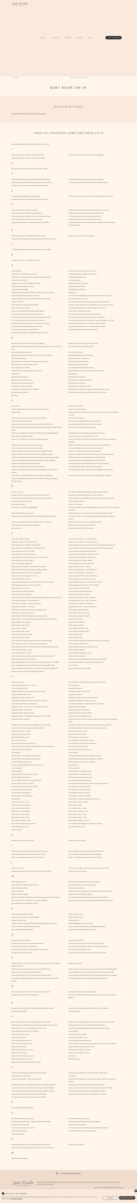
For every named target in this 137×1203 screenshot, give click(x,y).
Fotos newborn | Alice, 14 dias (20, 802)
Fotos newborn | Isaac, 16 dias (20, 814)
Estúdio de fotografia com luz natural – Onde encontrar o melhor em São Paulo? (34, 668)
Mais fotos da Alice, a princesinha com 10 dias (25, 885)
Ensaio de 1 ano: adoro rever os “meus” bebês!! (82, 539)
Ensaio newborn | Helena (18, 628)
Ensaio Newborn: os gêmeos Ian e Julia (79, 653)
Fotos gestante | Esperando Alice (21, 792)
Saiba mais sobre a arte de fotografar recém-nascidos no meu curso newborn (91, 1022)
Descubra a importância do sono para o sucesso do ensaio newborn (88, 492)
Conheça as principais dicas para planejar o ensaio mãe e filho (86, 457)
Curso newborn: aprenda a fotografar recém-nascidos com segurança (32, 475)
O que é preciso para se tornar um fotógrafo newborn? (27, 943)
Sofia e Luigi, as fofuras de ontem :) (21, 1059)
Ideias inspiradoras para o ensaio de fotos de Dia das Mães (86, 851)
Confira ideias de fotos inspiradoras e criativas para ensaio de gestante (89, 445)
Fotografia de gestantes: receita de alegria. (24, 703)
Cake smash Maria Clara (75, 406)
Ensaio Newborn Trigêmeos (76, 650)
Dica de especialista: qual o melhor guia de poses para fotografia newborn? (33, 516)
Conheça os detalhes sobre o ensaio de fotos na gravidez (85, 466)
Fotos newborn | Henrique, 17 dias (78, 811)
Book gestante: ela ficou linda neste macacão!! (25, 389)
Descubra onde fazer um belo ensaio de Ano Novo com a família (30, 495)
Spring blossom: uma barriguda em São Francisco (26, 1062)
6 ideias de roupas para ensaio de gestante (81, 236)
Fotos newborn (15, 799)
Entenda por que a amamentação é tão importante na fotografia (87, 659)
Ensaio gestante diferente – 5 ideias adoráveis (25, 600)
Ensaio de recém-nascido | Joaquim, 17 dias (24, 576)
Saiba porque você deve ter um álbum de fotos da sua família (86, 1025)
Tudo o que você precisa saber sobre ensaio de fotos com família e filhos (32, 1088)
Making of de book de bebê (19, 888)
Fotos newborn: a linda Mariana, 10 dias (23, 823)
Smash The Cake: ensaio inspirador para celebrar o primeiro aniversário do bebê (92, 1043)
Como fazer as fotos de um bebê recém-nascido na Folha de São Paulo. (32, 424)
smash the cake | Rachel (18, 1037)
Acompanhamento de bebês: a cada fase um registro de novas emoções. (32, 292)
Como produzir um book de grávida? (22, 436)
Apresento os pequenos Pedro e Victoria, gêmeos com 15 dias (86, 308)
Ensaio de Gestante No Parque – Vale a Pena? (81, 557)
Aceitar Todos (127, 1197)
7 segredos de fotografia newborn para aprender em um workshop (31, 249)
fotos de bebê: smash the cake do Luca (79, 749)
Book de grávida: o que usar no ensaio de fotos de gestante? (86, 370)
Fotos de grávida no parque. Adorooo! (79, 780)
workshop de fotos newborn (19, 1158)
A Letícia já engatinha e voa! (76, 277)
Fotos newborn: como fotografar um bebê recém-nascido (85, 823)
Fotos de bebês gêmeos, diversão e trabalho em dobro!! (84, 755)
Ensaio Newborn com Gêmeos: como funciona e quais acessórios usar (88, 640)
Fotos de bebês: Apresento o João (21, 762)
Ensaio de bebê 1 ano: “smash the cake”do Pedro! (25, 545)
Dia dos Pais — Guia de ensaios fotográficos (24, 507)
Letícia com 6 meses (17, 868)
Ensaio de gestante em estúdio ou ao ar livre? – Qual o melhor (29, 557)
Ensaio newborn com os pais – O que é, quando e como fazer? (29, 643)
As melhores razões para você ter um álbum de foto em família (86, 326)
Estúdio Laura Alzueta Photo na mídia (79, 668)
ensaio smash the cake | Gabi (77, 656)
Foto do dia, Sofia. (73, 685)
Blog (90, 37)
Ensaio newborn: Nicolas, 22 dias (21, 653)
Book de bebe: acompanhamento (78, 361)
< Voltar (15, 77)
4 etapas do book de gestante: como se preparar (25, 196)
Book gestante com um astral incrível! (22, 383)
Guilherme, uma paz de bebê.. (77, 840)
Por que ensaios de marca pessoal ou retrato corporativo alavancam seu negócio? (92, 975)
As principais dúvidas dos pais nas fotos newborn (83, 329)
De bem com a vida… (17, 492)
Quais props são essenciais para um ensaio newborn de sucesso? (30, 992)
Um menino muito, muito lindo (20, 1124)
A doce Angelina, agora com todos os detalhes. (82, 271)
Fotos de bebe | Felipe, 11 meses (21, 731)
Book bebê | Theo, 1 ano (75, 352)
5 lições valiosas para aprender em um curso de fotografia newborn (31, 216)
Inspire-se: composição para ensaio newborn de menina (27, 857)
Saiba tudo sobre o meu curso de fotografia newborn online (28, 1028)
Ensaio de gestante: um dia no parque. (22, 560)
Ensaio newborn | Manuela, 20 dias (21, 634)
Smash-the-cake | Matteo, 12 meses (79, 1053)
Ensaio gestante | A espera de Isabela (22, 591)
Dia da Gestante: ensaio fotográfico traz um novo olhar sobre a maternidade (91, 498)
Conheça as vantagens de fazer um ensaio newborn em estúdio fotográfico (33, 460)
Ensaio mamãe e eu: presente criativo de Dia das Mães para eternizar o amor (34, 619)
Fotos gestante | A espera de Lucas (21, 789)
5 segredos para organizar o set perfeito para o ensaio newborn (30, 222)
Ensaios (67, 37)
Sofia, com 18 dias (73, 1059)
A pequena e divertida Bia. (19, 280)
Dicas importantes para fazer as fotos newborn (25, 525)
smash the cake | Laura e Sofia (77, 1034)
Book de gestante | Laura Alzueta (78, 364)
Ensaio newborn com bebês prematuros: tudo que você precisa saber (31, 640)
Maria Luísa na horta (17, 891)
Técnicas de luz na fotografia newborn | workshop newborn (28, 1073)
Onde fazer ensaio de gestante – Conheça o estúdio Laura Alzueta (87, 946)
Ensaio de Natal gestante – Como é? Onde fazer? (82, 569)
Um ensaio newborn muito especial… (79, 1118)
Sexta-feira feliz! (73, 1031)
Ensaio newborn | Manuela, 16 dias (78, 631)
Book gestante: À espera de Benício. (22, 386)
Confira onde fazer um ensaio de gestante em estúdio (27, 448)
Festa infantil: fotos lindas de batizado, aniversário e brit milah (86, 682)
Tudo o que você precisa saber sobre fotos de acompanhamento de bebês (90, 1088)
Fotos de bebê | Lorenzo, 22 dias (21, 734)
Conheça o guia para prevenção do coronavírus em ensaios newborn (88, 463)
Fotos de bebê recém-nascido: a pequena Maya (82, 743)
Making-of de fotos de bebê (76, 888)
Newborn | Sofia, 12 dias (75, 917)
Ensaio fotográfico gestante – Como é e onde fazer (26, 585)
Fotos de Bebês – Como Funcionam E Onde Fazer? (26, 755)
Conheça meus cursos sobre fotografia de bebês (25, 463)
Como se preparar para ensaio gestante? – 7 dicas (83, 436)
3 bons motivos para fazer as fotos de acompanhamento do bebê (30, 179)
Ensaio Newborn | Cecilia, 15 (76, 622)
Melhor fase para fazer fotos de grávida (80, 894)
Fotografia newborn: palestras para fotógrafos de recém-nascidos (31, 725)
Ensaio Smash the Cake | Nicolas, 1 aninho (23, 659)
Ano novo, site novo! (17, 302)
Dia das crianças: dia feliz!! (76, 501)
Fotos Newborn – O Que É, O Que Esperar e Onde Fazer (84, 799)
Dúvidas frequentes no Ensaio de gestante (80, 528)
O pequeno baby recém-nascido (20, 940)
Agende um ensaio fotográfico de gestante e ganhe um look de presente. (89, 295)
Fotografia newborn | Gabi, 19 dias (21, 710)
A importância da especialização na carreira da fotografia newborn (31, 277)
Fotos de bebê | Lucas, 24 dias (77, 734)
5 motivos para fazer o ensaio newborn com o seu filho (84, 216)
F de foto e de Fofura (17, 682)
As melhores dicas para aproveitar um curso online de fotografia (30, 323)
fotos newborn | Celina (75, 805)
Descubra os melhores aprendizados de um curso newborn (85, 495)
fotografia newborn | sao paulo (20, 719)
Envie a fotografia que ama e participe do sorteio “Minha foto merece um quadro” (35, 662)
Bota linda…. (15, 395)
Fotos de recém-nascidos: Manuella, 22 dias (24, 786)
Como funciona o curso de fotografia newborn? (82, 427)
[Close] (135, 1190)
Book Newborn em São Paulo (20, 392)
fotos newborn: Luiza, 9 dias (76, 826)
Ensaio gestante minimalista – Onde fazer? (81, 603)
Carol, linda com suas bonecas (77, 409)
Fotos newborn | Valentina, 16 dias (78, 820)
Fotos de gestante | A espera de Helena (80, 771)
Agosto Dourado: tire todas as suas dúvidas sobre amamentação (30, 298)
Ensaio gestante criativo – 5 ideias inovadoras (82, 597)
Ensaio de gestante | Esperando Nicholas (23, 554)
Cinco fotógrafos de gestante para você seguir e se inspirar (28, 418)
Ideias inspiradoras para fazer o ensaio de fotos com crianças (29, 851)
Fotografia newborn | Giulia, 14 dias (79, 710)
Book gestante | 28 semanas (19, 377)
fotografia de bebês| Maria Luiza (21, 694)
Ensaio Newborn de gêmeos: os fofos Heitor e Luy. (83, 647)
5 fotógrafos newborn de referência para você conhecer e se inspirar (88, 210)
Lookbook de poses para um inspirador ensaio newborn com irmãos (31, 871)
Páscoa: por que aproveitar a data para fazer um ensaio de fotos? (30, 969)
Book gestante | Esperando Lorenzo (21, 380)
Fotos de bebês (73, 752)
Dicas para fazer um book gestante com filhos (81, 525)
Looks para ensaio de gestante (77, 871)
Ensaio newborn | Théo (75, 637)
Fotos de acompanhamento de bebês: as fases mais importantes (87, 728)
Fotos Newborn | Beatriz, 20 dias (78, 802)
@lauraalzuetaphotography (70, 1173)
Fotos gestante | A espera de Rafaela (79, 789)
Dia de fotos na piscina (18, 504)
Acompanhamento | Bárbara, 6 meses (22, 286)
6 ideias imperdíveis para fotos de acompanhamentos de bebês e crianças (33, 239)
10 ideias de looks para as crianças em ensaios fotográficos (86, 155)
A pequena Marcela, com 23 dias (78, 283)
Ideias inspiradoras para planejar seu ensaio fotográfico (85, 854)
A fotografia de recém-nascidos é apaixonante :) (82, 274)
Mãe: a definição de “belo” (19, 882)
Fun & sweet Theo (16, 829)
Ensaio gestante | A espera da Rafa (78, 588)
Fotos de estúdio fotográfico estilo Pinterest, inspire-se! (27, 765)
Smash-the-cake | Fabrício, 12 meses (79, 1049)
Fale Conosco (113, 37)
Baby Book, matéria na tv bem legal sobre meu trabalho (28, 343)
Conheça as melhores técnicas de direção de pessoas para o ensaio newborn (91, 454)
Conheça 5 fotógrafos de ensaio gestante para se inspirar (85, 448)
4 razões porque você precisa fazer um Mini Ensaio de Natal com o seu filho (90, 196)
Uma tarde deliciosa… (17, 1134)
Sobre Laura (72, 1056)
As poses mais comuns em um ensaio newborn (25, 329)
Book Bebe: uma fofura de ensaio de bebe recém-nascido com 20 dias (32, 355)
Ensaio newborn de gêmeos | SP (77, 643)
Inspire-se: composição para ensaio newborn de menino (84, 857)
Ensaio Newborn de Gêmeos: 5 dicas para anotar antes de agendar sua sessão (34, 647)
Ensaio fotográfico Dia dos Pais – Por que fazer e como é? (85, 582)
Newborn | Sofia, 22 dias (18, 920)
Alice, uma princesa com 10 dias (78, 298)
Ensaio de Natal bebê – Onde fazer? (21, 563)
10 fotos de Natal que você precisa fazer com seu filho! (27, 155)
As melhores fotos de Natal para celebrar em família (26, 326)
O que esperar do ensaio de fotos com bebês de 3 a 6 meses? (86, 943)
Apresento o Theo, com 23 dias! (20, 308)
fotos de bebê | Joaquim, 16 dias (77, 731)
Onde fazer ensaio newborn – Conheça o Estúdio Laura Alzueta (29, 949)
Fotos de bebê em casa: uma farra (78, 737)
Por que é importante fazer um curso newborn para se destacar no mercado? (91, 972)
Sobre (42, 37)
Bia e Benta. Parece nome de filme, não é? (80, 346)
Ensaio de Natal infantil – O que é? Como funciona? (26, 573)
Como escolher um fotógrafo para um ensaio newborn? (84, 421)
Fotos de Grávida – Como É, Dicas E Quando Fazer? (26, 780)
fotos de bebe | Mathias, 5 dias (20, 737)
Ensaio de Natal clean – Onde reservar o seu (81, 563)
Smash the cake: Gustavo (18, 1046)
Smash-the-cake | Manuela (19, 1053)
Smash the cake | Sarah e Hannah (21, 1040)
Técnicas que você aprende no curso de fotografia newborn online (87, 1073)
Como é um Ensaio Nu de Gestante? (21, 421)
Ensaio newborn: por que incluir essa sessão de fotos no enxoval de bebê (32, 656)
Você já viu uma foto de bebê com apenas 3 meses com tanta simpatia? (32, 1147)
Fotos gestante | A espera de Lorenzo (79, 786)
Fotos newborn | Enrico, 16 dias (77, 808)
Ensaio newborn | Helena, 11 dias (78, 628)
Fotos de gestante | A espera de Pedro (79, 774)
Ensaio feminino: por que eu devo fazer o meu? (82, 579)
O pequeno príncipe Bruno (76, 940)
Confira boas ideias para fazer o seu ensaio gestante (26, 445)
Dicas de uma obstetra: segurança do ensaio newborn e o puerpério (31, 522)
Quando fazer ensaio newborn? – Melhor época (25, 995)
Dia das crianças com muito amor (21, 501)
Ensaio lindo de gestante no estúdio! (79, 616)
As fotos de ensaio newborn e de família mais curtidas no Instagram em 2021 (91, 320)
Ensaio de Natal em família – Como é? (79, 566)
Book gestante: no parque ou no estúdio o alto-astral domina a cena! (88, 389)
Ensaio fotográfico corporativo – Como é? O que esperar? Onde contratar (32, 582)
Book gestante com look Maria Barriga (79, 380)
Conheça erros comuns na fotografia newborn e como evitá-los (86, 460)
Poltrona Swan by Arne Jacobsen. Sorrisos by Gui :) (26, 972)
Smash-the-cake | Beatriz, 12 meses (22, 1049)
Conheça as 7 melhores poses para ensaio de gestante (84, 451)
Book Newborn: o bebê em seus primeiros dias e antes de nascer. (87, 392)
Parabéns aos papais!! (75, 963)
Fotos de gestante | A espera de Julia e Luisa (24, 774)
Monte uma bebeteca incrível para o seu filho (24, 903)
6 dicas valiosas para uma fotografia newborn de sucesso (28, 236)
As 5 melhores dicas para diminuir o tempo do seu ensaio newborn (31, 317)
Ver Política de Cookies (16, 1198)
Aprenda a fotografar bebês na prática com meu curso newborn (30, 144)
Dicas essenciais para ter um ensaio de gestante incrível (85, 522)
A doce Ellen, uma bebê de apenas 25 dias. (24, 274)
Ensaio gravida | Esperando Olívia (78, 610)
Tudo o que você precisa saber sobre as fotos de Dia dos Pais (86, 1084)
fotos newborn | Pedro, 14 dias (20, 817)
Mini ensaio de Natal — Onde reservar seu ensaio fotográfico (29, 900)
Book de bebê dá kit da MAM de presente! (80, 355)
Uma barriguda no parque (19, 1131)
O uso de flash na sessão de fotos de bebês (24, 946)
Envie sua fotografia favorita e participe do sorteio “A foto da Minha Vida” (33, 665)
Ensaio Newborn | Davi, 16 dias (20, 625)
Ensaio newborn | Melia (75, 634)
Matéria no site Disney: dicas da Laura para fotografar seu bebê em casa (90, 891)
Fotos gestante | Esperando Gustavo (79, 792)
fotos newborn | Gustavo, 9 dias (20, 811)
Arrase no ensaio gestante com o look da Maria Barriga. (27, 311)
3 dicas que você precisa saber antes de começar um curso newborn (31, 182)
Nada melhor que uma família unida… (22, 914)
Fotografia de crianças (75, 694)
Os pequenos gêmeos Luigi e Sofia (21, 952)
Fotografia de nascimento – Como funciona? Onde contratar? (86, 703)
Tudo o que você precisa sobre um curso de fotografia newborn (87, 1091)
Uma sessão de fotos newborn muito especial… (82, 1131)
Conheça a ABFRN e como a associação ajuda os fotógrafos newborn (31, 451)
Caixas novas (15, 406)
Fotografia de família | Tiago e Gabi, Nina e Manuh (83, 697)
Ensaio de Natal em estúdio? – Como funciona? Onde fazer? (28, 566)
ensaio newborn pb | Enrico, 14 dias (21, 650)
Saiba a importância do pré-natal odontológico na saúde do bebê (30, 1022)
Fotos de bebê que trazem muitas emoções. (81, 740)
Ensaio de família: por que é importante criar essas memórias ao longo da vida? (91, 545)
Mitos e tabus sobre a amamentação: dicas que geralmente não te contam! (90, 900)
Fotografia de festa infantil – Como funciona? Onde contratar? (29, 700)
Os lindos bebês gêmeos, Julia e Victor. (79, 949)
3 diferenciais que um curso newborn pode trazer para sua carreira (88, 182)
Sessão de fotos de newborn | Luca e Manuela (24, 1031)
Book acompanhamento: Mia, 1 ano (21, 352)
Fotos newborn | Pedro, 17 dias (77, 817)
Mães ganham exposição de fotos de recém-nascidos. (84, 882)
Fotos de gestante (16, 768)
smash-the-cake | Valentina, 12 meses (22, 1056)
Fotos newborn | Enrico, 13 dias (20, 808)
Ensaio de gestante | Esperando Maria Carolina (82, 551)
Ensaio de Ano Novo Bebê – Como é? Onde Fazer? (83, 542)
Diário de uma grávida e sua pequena (22, 513)
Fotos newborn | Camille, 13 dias (21, 805)
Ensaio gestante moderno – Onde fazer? (23, 606)
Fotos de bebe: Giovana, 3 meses (78, 746)
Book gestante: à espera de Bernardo (79, 386)
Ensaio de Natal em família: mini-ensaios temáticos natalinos (29, 569)
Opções (110, 1197)
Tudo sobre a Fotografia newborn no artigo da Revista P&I (28, 1097)
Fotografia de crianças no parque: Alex (22, 697)
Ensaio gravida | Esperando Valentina (22, 613)
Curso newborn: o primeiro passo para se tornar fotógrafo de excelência (89, 475)
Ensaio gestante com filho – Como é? (79, 594)
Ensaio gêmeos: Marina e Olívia (20, 588)
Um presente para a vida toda (77, 1124)
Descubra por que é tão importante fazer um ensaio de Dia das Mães (31, 498)
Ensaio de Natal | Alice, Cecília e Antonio (80, 560)
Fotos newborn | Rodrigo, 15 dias (21, 820)
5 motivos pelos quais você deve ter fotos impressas (26, 219)
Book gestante (15, 374)
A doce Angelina (16, 271)
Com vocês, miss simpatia (76, 418)
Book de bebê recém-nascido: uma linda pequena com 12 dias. (30, 361)
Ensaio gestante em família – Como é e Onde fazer (26, 603)
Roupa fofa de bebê (74, 1011)
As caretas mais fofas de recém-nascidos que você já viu (28, 320)
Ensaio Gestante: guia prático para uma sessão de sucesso (28, 610)
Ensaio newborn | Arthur (75, 619)
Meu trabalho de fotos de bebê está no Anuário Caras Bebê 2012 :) (88, 897)
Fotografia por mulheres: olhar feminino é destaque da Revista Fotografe (89, 725)
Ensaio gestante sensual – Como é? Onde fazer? (82, 606)
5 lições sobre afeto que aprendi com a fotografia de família (86, 213)
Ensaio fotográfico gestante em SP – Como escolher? (83, 585)
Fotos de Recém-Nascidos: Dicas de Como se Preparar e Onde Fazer (88, 783)
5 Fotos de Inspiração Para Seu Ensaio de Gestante (26, 213)
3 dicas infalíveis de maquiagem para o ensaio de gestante (85, 179)
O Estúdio (55, 37)
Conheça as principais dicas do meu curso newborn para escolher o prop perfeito (35, 457)
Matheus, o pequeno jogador (19, 894)
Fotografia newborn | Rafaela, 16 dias (79, 716)
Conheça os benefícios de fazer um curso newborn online (28, 466)
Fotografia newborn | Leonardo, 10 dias (80, 713)
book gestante (72, 374)
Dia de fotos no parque (75, 504)
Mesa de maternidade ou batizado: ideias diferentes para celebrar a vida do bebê (35, 897)
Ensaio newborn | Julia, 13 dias (20, 631)
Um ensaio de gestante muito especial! (22, 1118)
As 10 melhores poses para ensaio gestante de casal (27, 314)
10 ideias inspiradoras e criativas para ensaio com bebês (28, 158)
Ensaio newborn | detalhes (76, 625)
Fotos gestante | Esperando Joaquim (22, 796)
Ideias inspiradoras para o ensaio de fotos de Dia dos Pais (28, 854)
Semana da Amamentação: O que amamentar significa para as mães (89, 1028)
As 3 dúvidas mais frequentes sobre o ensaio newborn (84, 314)
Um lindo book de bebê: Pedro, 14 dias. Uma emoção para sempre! (31, 1121)
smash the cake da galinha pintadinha (79, 1040)
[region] (68, 1196)
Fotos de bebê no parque (18, 740)
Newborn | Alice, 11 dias (75, 914)
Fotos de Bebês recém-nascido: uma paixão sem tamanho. (85, 759)
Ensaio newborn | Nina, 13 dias (20, 637)
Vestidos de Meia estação (76, 1144)
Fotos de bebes (15, 752)
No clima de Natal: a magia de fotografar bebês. (25, 926)
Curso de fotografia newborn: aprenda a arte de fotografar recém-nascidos (90, 469)
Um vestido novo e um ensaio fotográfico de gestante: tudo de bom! (88, 1128)
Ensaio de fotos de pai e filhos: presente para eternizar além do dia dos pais (90, 548)
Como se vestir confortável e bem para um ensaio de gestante (29, 439)
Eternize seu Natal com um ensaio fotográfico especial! (27, 671)
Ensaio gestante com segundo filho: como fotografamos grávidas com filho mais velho (36, 597)
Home (72, 77)
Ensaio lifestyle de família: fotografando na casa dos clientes (29, 616)
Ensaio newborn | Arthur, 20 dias (21, 622)
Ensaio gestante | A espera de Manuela (80, 591)
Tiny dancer (71, 1076)
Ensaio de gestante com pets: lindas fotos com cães (83, 554)
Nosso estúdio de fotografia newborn (22, 929)
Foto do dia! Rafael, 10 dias (19, 688)
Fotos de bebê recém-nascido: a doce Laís (23, 743)
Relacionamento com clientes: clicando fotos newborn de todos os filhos (32, 1008)
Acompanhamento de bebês (76, 286)
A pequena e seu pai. (74, 280)
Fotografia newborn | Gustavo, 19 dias (22, 713)
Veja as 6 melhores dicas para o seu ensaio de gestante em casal (30, 1144)
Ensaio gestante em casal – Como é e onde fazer (82, 600)
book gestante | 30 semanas (76, 377)
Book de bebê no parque (18, 358)
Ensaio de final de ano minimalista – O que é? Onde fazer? (28, 548)
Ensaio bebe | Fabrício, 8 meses (20, 539)
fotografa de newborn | (75, 688)
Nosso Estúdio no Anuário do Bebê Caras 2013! (82, 929)
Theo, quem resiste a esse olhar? (21, 1076)
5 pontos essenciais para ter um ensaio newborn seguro (84, 219)
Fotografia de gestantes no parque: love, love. (82, 700)
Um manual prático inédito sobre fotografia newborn (84, 1121)
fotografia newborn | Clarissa (77, 707)
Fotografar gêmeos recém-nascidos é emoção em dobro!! (28, 691)
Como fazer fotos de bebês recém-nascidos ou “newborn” (85, 424)
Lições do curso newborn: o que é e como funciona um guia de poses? (88, 868)
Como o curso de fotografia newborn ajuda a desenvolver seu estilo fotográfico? (34, 433)
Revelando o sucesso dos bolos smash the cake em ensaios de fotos (88, 1008)
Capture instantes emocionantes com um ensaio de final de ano (30, 409)
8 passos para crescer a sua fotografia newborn (25, 260)
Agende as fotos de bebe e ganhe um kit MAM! (25, 295)
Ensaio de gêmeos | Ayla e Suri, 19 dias (23, 551)
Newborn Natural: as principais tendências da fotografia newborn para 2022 (34, 923)
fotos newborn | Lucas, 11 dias (77, 814)
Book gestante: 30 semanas (76, 383)
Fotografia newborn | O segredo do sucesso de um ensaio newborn (31, 716)
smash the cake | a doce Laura (20, 1034)
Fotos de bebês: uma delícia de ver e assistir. (81, 762)
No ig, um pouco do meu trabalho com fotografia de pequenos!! (87, 926)
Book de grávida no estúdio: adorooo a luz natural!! (26, 370)
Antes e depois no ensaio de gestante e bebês (25, 305)
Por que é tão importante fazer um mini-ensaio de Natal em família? (31, 975)
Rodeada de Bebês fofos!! (19, 1011)
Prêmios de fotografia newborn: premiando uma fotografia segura (87, 978)
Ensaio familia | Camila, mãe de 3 (21, 579)
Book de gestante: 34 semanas (20, 367)
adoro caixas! (72, 292)
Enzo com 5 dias (73, 665)
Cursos (80, 37)
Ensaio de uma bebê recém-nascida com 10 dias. (83, 576)
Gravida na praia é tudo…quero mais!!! (22, 840)
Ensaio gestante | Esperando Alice (21, 594)
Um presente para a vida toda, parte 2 (22, 1128)
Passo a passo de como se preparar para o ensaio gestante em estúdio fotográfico (92, 969)
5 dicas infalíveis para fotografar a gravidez (24, 210)
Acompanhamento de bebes (76, 289)
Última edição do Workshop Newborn (22, 1108)
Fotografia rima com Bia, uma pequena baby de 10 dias (27, 728)
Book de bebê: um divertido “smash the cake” (24, 364)
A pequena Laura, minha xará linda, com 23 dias (25, 283)
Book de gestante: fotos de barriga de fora (81, 367)
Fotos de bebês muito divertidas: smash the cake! (26, 759)
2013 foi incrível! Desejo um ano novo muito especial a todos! (29, 168)
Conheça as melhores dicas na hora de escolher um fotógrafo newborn (32, 454)
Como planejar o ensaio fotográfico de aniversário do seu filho (86, 433)
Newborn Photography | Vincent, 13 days (80, 923)
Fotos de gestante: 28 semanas (20, 777)
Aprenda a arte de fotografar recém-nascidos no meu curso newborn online (90, 305)
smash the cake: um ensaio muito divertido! (81, 1046)
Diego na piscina (16, 528)
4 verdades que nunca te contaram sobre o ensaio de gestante (29, 199)
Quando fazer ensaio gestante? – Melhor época (82, 992)
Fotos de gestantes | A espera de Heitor (80, 777)
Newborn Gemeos (73, 920)
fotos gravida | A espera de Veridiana (79, 796)
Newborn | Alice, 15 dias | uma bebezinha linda (25, 917)
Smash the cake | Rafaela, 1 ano (77, 1037)
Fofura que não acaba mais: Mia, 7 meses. (23, 685)
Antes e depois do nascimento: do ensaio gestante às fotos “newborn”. (89, 302)
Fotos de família (73, 765)
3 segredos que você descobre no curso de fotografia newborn (29, 185)
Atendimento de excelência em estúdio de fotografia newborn (29, 332)
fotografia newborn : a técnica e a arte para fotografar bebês (29, 707)
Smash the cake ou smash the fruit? (21, 1043)
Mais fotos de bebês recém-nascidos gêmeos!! (82, 885)
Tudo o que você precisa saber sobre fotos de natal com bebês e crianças (33, 1091)
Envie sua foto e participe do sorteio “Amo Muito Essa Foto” (85, 662)
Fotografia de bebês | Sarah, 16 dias (79, 691)
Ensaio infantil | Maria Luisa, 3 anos (78, 613)
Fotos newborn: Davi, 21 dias (20, 826)
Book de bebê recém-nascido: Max (78, 358)
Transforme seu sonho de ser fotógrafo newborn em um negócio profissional (33, 1084)
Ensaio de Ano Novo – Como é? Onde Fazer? (24, 542)
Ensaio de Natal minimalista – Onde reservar (81, 573)
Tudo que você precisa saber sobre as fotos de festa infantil (29, 1094)
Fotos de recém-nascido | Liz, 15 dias (22, 783)
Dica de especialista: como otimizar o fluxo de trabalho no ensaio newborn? (90, 513)
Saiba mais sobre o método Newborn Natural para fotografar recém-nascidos (34, 1025)
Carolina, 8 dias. (16, 412)
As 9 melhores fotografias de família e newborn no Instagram (86, 317)
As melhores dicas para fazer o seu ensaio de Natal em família (86, 323)
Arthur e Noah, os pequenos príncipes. (79, 311)
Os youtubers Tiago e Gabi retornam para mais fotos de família (87, 952)
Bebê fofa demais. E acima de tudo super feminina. (83, 343)
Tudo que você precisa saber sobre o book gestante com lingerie (87, 1094)
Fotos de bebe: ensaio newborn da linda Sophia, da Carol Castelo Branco (33, 746)
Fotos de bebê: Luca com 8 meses (21, 749)
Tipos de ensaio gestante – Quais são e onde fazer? (26, 1079)
